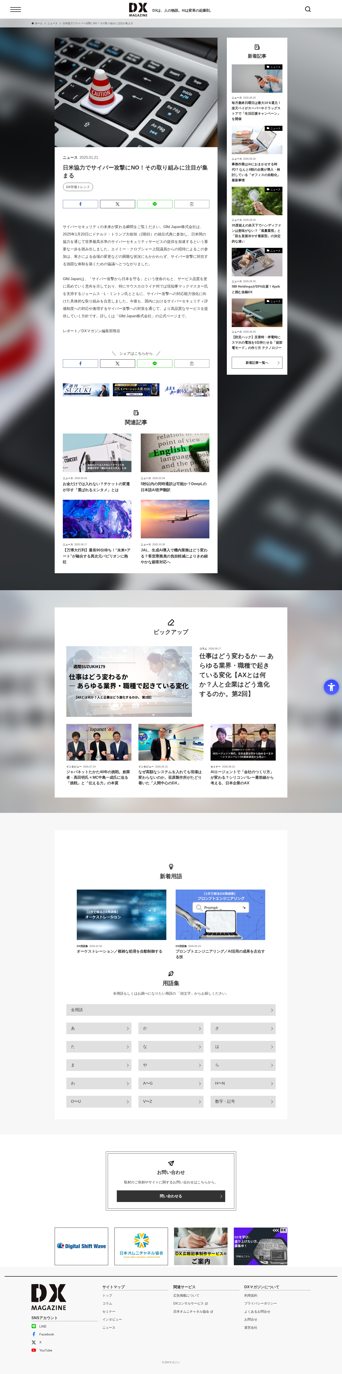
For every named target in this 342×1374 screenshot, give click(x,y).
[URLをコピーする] (192, 204)
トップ (107, 1295)
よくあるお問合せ (257, 1311)
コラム (107, 1303)
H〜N (220, 1083)
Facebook (46, 1334)
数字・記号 (225, 1101)
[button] (80, 204)
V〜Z (147, 1101)
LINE (43, 1326)
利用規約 (250, 1295)
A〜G (148, 1083)
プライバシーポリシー (260, 1303)
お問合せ (250, 1319)
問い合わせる (171, 1196)
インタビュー (112, 1319)
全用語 (77, 1010)
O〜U (76, 1101)
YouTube (45, 1350)
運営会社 (250, 1327)
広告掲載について (186, 1295)
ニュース (108, 1327)
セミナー (108, 1311)
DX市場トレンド (78, 187)
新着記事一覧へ (257, 362)
